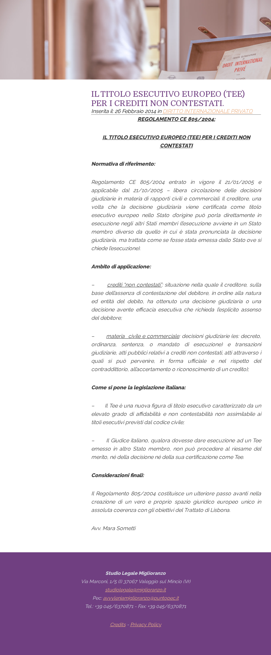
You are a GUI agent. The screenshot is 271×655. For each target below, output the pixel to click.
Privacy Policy (145, 624)
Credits (118, 624)
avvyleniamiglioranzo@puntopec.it (141, 598)
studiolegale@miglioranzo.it (135, 589)
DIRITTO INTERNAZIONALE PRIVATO (207, 111)
